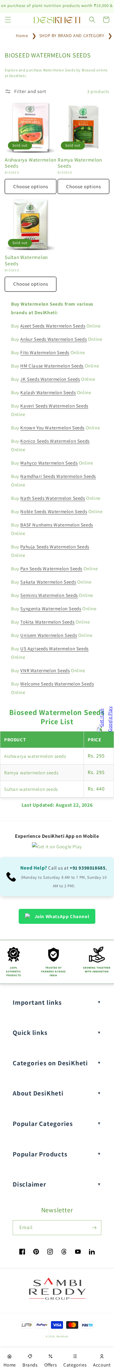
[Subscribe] (94, 1227)
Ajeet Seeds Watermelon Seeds (52, 326)
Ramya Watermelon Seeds (80, 163)
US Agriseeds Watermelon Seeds (54, 648)
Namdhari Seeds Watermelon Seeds (58, 476)
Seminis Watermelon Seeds (49, 595)
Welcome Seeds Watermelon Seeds (57, 684)
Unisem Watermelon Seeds (48, 635)
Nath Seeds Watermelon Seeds (52, 498)
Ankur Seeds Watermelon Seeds (53, 339)
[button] (8, 20)
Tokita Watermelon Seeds (47, 622)
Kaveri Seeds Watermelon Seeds (54, 406)
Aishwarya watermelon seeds (35, 756)
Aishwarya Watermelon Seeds (30, 163)
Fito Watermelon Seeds (44, 352)
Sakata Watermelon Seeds (48, 582)
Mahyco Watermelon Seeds (49, 463)
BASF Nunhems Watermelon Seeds (56, 525)
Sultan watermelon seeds (31, 789)
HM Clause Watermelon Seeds (52, 366)
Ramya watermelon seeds (31, 773)
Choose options (30, 186)
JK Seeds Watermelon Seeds (50, 379)
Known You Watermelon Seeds (52, 428)
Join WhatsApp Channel (62, 916)
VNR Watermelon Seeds (45, 670)
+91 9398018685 (87, 868)
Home (22, 35)
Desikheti (62, 1336)
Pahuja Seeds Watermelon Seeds (54, 547)
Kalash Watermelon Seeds (48, 392)
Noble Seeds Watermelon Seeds (53, 511)
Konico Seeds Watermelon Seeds (54, 441)
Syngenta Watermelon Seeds (50, 609)
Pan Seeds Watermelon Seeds (51, 569)
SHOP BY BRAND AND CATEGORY (72, 35)
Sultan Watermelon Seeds (26, 260)
